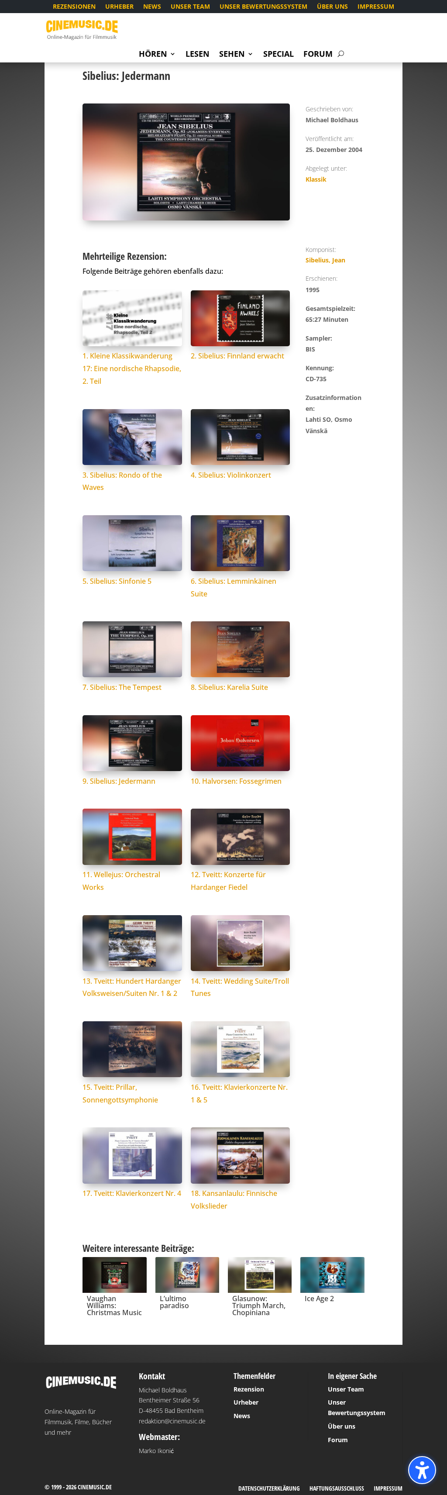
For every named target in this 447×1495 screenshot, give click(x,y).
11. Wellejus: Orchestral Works (121, 881)
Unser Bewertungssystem (263, 6)
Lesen (198, 55)
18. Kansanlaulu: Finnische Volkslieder (234, 1199)
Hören (153, 55)
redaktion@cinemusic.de (172, 1421)
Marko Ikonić (156, 1451)
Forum (318, 55)
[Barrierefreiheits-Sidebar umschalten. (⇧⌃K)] (422, 1470)
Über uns (332, 6)
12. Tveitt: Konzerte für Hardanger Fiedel (228, 881)
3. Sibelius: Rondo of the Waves (122, 481)
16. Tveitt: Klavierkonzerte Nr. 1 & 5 (239, 1093)
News (152, 6)
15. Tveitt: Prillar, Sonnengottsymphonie (120, 1093)
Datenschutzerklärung (269, 1488)
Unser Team (190, 6)
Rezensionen (74, 6)
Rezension (249, 1389)
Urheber (119, 6)
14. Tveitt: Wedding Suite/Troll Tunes (240, 987)
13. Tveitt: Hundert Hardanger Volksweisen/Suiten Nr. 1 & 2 (132, 987)
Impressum (376, 6)
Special (278, 55)
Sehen (232, 55)
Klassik (316, 179)
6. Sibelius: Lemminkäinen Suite (233, 587)
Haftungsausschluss (336, 1488)
